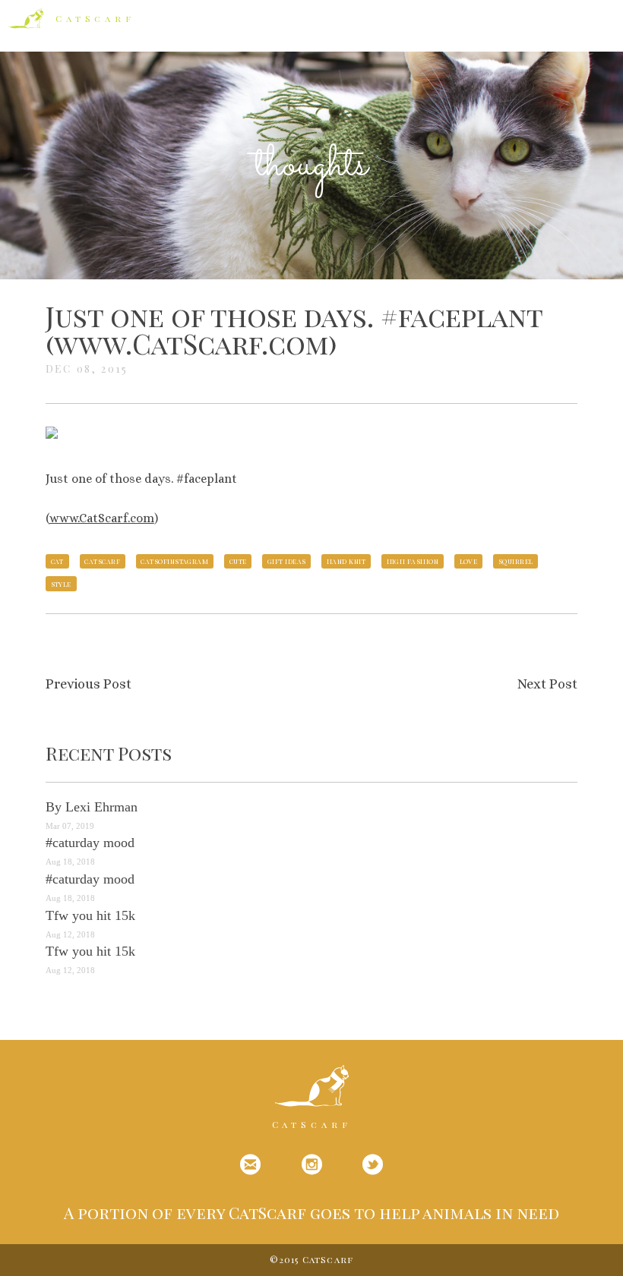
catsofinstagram (174, 561)
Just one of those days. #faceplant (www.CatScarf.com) (294, 329)
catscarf (102, 561)
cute (238, 561)
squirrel (515, 561)
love (469, 561)
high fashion (412, 561)
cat (57, 561)
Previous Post (88, 684)
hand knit (346, 561)
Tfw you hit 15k (90, 915)
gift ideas (286, 561)
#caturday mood (90, 842)
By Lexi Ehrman (92, 807)
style (61, 583)
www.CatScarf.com (101, 518)
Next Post (547, 684)
